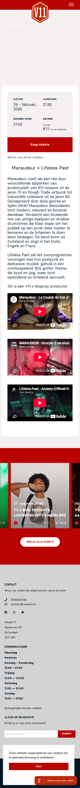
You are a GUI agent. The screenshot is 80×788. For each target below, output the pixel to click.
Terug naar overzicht (17, 25)
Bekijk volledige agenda (25, 157)
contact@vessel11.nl (23, 604)
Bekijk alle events (40, 542)
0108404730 (18, 600)
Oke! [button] (39, 766)
